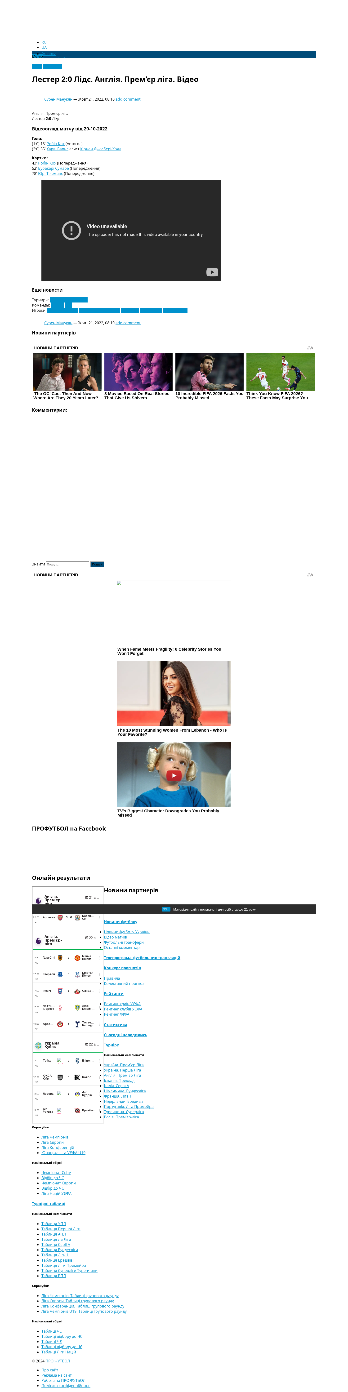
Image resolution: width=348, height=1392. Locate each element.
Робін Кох (56, 143)
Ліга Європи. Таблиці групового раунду (77, 1300)
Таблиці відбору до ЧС (61, 1336)
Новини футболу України (127, 931)
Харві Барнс (57, 148)
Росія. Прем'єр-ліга (121, 1117)
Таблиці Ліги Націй (58, 1352)
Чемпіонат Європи (58, 1183)
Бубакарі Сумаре (53, 168)
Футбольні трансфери (124, 942)
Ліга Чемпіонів (54, 1137)
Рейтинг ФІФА (116, 1014)
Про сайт (49, 1370)
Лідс (68, 305)
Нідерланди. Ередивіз (123, 1101)
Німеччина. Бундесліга (125, 1091)
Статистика (115, 1024)
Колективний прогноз (124, 983)
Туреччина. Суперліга (124, 1111)
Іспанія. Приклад (119, 1080)
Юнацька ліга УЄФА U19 (63, 1152)
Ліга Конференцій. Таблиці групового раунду (82, 1306)
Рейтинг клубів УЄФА (123, 1009)
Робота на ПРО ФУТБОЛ (63, 1380)
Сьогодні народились (125, 1034)
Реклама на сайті (56, 1375)
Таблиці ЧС (51, 1331)
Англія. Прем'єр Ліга (122, 1075)
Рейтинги (114, 993)
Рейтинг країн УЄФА (122, 1003)
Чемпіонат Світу (56, 1172)
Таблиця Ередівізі (57, 1260)
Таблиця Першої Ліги (60, 1229)
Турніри (112, 1045)
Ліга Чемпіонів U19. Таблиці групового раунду (84, 1311)
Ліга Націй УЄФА (56, 1193)
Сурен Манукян (58, 99)
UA (44, 47)
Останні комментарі (122, 947)
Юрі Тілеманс (50, 173)
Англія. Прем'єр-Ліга (69, 299)
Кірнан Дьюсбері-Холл (100, 148)
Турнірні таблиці (48, 1203)
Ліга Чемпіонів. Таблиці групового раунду (80, 1295)
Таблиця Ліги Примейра (63, 1265)
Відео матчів (115, 937)
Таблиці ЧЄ (51, 1341)
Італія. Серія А (116, 1085)
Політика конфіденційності (65, 1385)
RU (44, 42)
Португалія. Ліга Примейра (129, 1106)
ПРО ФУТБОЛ (57, 1361)
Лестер (57, 305)
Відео (37, 66)
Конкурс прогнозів (122, 967)
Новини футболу (120, 921)
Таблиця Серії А (55, 1244)
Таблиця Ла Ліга (56, 1239)
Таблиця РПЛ (53, 1275)
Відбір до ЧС (52, 1177)
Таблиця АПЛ (53, 1234)
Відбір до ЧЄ (52, 1188)
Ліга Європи (52, 1142)
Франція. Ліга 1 (118, 1096)
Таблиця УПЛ (53, 1223)
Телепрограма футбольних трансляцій (142, 957)
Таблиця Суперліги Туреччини (69, 1270)
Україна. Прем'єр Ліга (124, 1064)
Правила (112, 978)
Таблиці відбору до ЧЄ (61, 1346)
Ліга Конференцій (57, 1147)
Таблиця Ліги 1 (55, 1255)
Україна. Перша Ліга (122, 1070)
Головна (48, 53)
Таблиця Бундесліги (59, 1249)
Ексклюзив (52, 66)
